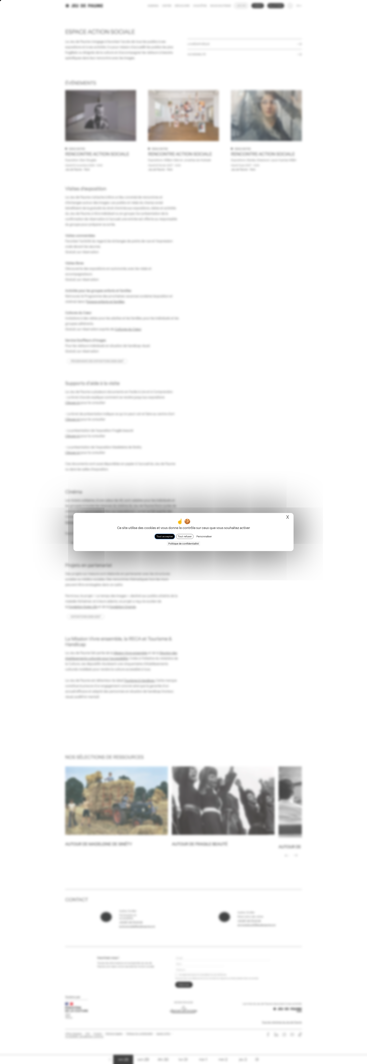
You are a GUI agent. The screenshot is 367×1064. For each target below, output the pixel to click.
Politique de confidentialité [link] (183, 543)
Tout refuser (185, 536)
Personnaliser (204, 536)
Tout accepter (164, 536)
